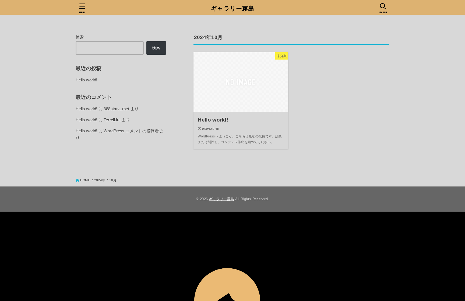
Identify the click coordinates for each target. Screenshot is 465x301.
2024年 (99, 180)
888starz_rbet (116, 109)
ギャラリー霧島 (232, 8)
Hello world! (86, 80)
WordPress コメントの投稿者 (131, 131)
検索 (80, 37)
